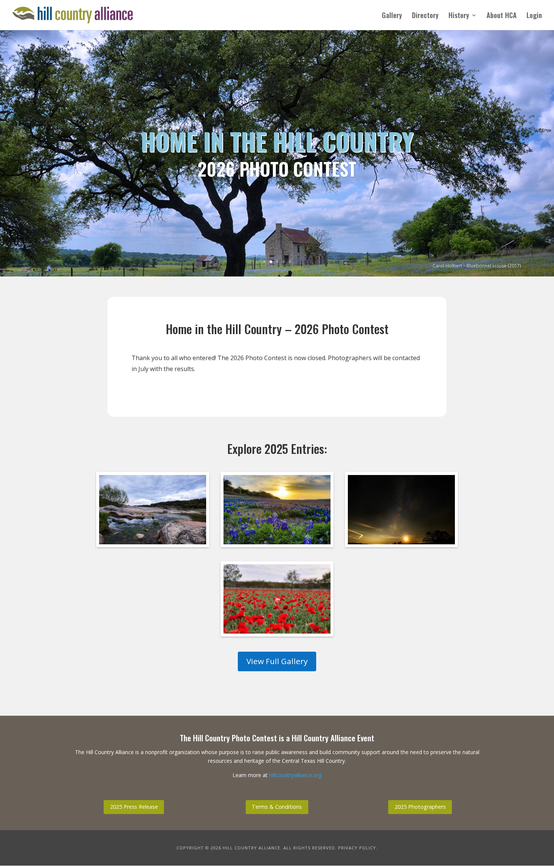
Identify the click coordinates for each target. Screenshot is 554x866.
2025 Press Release (134, 806)
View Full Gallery (277, 661)
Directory (425, 16)
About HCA (502, 16)
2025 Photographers (420, 806)
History (458, 16)
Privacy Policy (357, 848)
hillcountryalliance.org (295, 775)
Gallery (392, 16)
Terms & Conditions (277, 806)
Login (534, 16)
